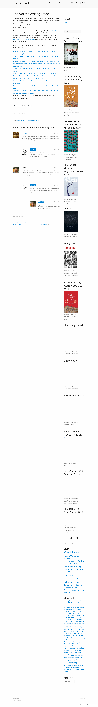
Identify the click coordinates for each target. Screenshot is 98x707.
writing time (73, 672)
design (65, 561)
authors (66, 556)
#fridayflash (68, 552)
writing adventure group (77, 590)
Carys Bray (81, 615)
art (75, 552)
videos (78, 587)
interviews (70, 566)
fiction (81, 561)
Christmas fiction (68, 619)
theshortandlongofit (69, 24)
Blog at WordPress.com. (18, 700)
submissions (75, 657)
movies (66, 569)
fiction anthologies (78, 627)
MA (77, 636)
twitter (65, 22)
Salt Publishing (74, 652)
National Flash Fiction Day (72, 642)
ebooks (70, 561)
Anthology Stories (58, 2)
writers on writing (72, 665)
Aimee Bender (67, 609)
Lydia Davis (73, 636)
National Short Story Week (72, 644)
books (21, 122)
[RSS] (84, 698)
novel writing (67, 648)
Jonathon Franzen (71, 631)
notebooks (82, 646)
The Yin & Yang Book (74, 659)
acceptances (72, 607)
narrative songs (77, 640)
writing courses (68, 592)
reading (66, 579)
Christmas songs (78, 619)
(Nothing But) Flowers (70, 601)
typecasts (66, 587)
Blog (50, 2)
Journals (67, 2)
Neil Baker (36, 120)
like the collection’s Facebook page (24, 39)
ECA (73, 625)
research (71, 579)
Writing (67, 590)
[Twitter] (80, 698)
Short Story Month (78, 655)
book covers (75, 613)
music (70, 569)
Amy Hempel (74, 609)
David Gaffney (77, 621)
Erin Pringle (78, 625)
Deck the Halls (72, 623)
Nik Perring (75, 646)
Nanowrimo (69, 640)
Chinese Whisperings (70, 617)
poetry (74, 572)
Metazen (81, 636)
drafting (70, 625)
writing (80, 665)
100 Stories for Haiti (74, 603)
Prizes (77, 2)
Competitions (68, 621)
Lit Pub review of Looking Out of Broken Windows (22, 223)
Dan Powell (21, 3)
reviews (67, 652)
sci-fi (79, 652)
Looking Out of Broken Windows (24, 120)
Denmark (78, 623)
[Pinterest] (82, 698)
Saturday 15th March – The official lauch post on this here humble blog (35, 73)
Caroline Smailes (69, 615)
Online (72, 2)
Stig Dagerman (68, 657)
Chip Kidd (80, 617)
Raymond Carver (72, 650)
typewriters (73, 660)
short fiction (68, 655)
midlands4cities (68, 26)
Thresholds (67, 661)
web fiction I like (72, 538)
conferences (78, 558)
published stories (74, 575)
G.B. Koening (25, 133)
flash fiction (74, 629)
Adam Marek (80, 607)
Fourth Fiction (74, 564)
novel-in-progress (78, 569)
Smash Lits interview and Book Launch (47, 223)
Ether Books (70, 627)
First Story (66, 564)
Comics (73, 559)
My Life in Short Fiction (71, 638)
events (74, 561)
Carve (76, 615)
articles (78, 552)
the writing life (76, 585)
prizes (79, 572)
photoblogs (68, 572)
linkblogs (78, 566)
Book (46, 2)
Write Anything (72, 663)
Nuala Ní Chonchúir (77, 648)
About (83, 2)
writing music (73, 669)
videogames (72, 587)
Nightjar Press (67, 646)
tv (83, 585)
